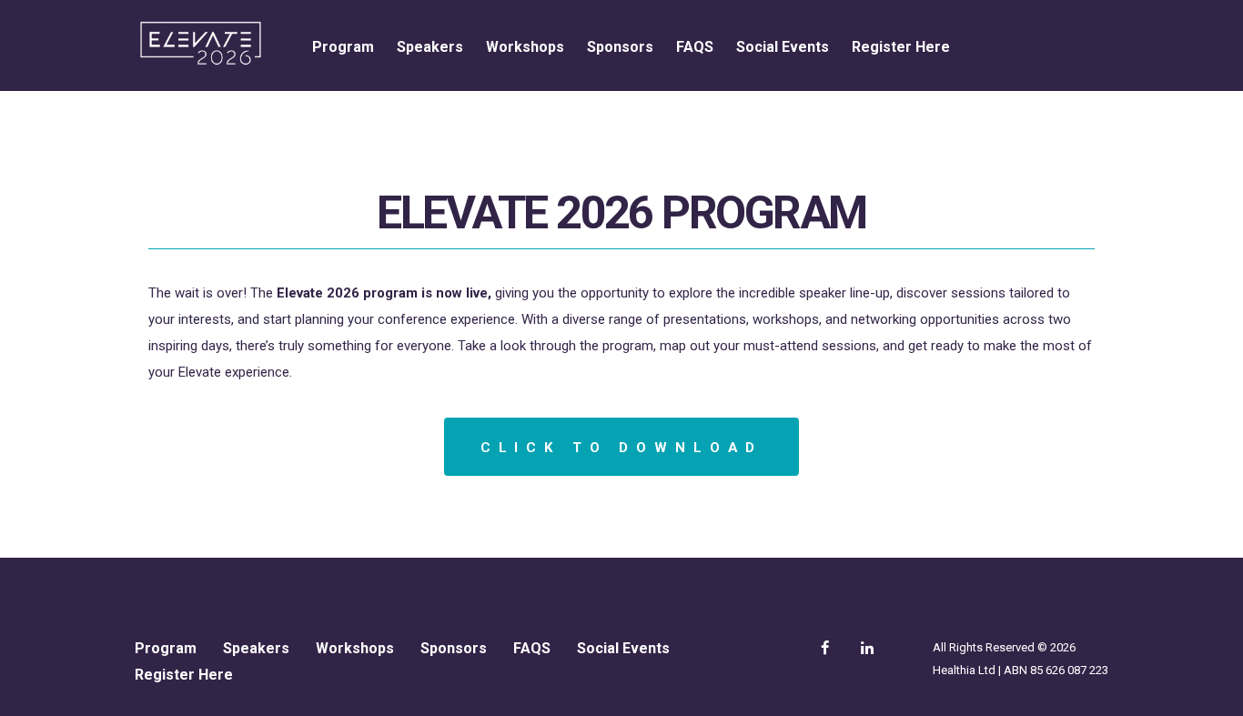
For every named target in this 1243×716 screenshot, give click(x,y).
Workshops (525, 46)
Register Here (901, 46)
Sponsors (620, 46)
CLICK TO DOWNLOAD (621, 447)
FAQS (694, 46)
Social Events (782, 46)
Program (343, 46)
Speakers (430, 46)
